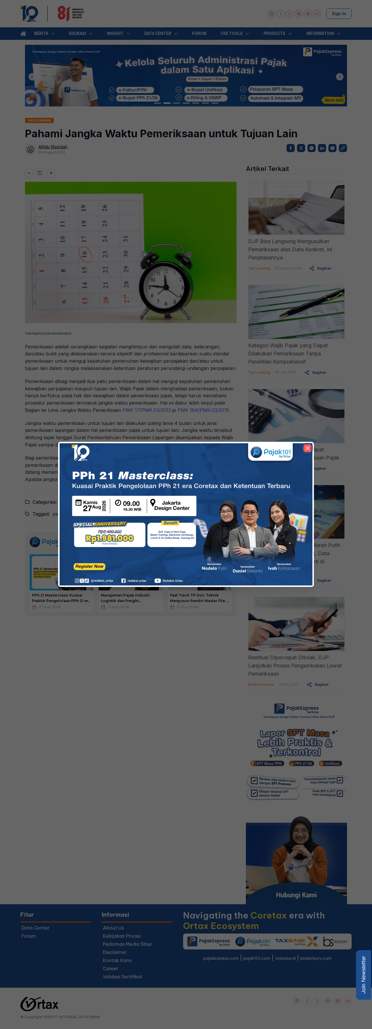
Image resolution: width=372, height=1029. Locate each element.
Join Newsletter (363, 975)
